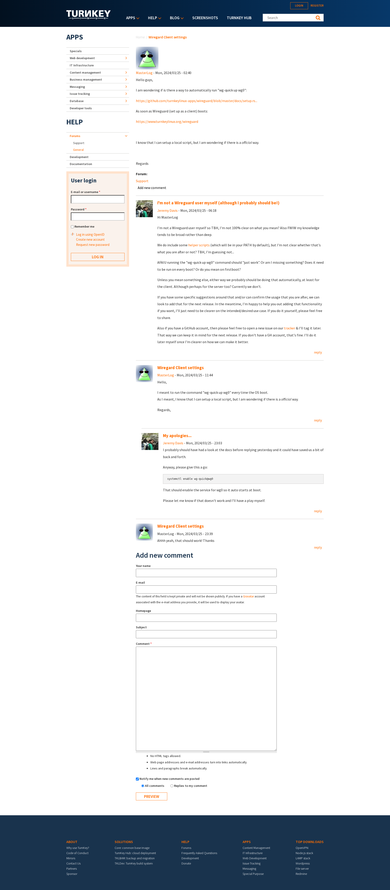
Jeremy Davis (167, 210)
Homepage (143, 611)
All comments (155, 786)
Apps (129, 18)
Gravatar (248, 596)
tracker (289, 328)
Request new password (92, 244)
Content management (85, 72)
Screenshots (205, 17)
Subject (141, 627)
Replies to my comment (190, 786)
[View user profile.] (147, 57)
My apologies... (177, 435)
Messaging (77, 87)
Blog (173, 18)
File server (302, 869)
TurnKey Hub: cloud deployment (135, 853)
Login (299, 5)
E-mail (140, 582)
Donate (186, 863)
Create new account (90, 239)
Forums (75, 136)
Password (78, 209)
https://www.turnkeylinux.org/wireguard (167, 121)
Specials (76, 51)
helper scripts (199, 245)
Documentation (81, 164)
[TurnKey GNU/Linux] (88, 18)
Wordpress (303, 863)
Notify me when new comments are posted (169, 779)
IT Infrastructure (82, 65)
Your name (143, 566)
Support (142, 181)
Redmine (301, 874)
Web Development (255, 858)
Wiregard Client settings (180, 367)
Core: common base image (132, 848)
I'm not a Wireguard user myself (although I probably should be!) (218, 202)
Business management (86, 79)
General (78, 150)
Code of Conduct (77, 853)
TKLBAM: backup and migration (135, 858)
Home (140, 37)
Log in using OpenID (90, 234)
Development (79, 157)
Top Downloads (310, 841)
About (71, 841)
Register (317, 5)
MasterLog (144, 72)
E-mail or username (85, 192)
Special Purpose (253, 874)
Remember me (84, 226)
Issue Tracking (251, 863)
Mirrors (70, 858)
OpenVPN (302, 848)
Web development (82, 58)
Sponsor (71, 874)
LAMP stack (303, 858)
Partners (71, 869)
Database (77, 101)
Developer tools (81, 108)
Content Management (256, 848)
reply (318, 352)
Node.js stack (304, 853)
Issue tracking (80, 94)
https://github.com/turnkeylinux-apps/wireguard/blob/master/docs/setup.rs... (196, 100)
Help (151, 18)
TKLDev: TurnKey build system (134, 863)
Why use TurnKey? (77, 848)
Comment (144, 643)
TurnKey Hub (239, 17)
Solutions (124, 841)
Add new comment (152, 187)
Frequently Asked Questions (199, 853)
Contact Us (73, 863)
